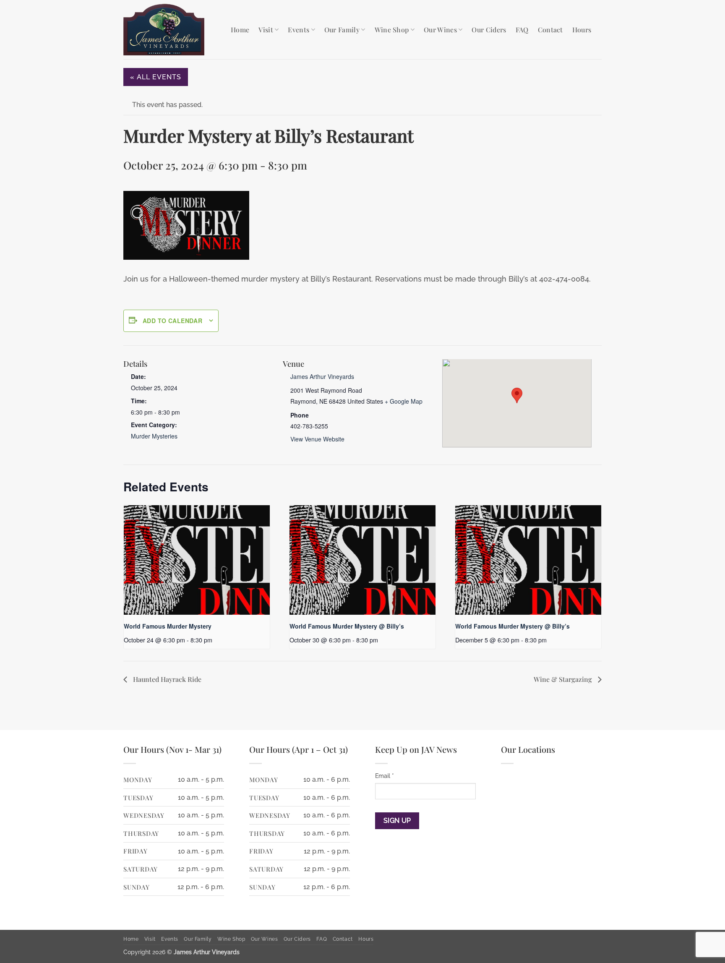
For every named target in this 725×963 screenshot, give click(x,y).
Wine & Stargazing (564, 679)
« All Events (155, 77)
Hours (582, 29)
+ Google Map (403, 401)
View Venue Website (317, 439)
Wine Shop (392, 29)
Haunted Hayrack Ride (166, 679)
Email (384, 775)
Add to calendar (172, 320)
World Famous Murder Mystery (167, 626)
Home (240, 29)
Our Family (342, 29)
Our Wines (440, 29)
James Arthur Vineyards (322, 376)
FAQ (522, 29)
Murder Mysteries (154, 436)
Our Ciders (489, 29)
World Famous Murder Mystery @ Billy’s (346, 626)
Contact (550, 29)
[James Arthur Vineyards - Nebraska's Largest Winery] (170, 29)
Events (298, 29)
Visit (265, 29)
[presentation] (197, 560)
